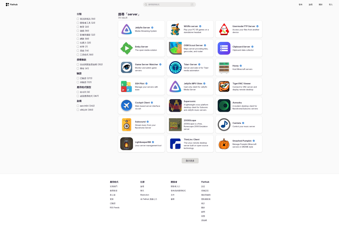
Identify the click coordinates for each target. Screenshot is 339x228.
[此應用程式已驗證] (152, 27)
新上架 (112, 195)
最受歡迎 (113, 190)
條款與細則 (206, 195)
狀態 (203, 216)
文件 (173, 195)
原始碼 (204, 220)
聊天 (142, 190)
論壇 (311, 4)
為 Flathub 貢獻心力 (148, 199)
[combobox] (169, 4)
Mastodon (144, 195)
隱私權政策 (206, 199)
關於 (321, 4)
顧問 (203, 212)
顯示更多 (190, 160)
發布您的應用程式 (178, 190)
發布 (300, 4)
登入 (331, 4)
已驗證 (112, 203)
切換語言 (205, 190)
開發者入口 (175, 186)
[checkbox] (78, 19)
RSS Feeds (114, 207)
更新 (112, 199)
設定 (203, 186)
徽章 (173, 199)
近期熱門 (113, 186)
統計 (203, 203)
